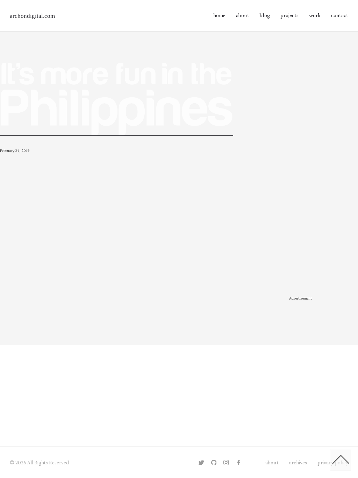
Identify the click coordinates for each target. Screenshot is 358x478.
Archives (298, 462)
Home (219, 15)
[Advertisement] (300, 178)
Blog (265, 15)
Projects (289, 15)
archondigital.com (32, 16)
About (242, 15)
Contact (339, 15)
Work (315, 15)
